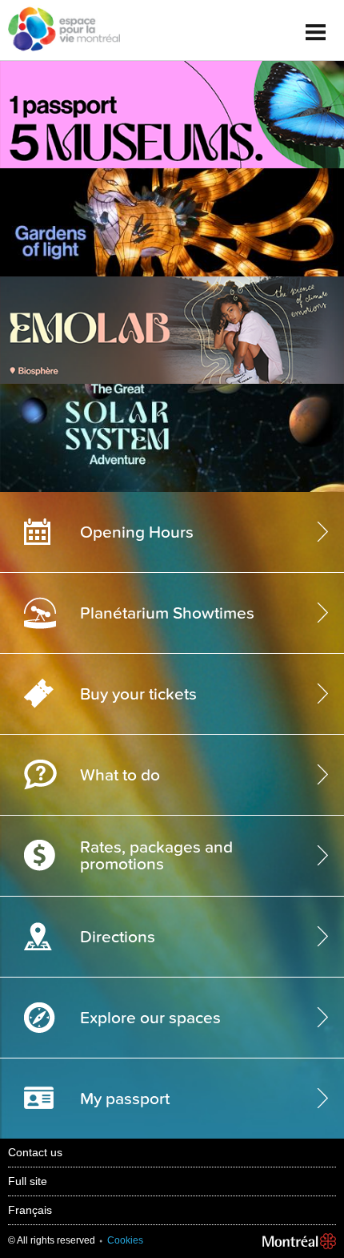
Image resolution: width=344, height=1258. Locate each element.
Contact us (35, 1152)
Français (30, 1210)
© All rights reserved (51, 1240)
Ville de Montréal (299, 1242)
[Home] (60, 30)
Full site (27, 1181)
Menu (316, 26)
